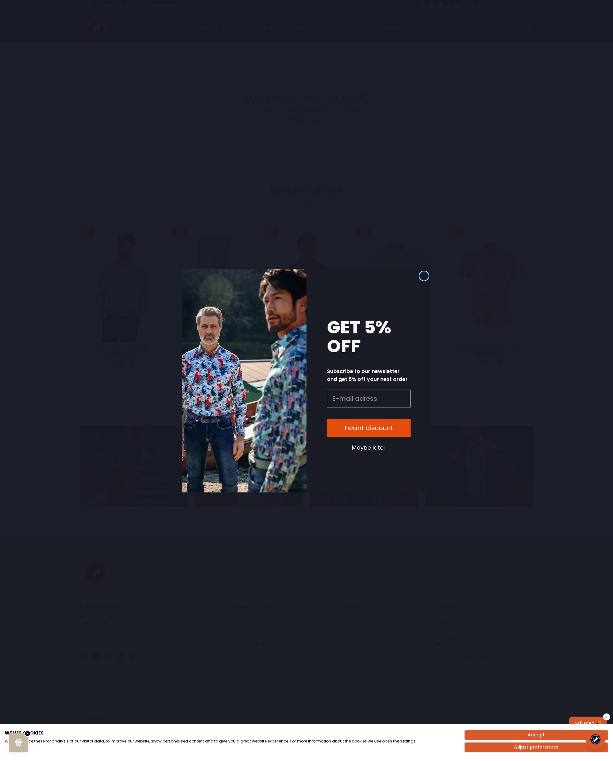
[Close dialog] (424, 275)
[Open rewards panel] (18, 742)
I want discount (368, 427)
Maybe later (369, 447)
